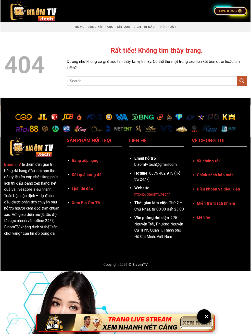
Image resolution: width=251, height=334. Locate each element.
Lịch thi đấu (82, 188)
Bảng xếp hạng (85, 160)
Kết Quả (123, 27)
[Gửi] (242, 81)
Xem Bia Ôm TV (86, 202)
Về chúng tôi (208, 161)
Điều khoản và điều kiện (218, 189)
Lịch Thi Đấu (144, 27)
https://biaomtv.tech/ (152, 194)
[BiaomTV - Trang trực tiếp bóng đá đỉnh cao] (65, 11)
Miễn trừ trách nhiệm (216, 203)
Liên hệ (203, 217)
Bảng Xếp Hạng (100, 27)
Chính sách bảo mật (215, 175)
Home (79, 27)
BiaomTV (12, 164)
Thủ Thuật (167, 27)
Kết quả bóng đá (86, 174)
